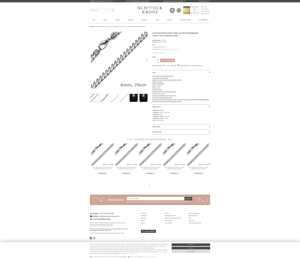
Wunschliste (206, 11)
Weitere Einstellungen (150, 257)
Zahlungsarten (168, 220)
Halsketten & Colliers (103, 26)
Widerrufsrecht (203, 1)
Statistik (103, 257)
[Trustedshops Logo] (172, 10)
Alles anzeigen (203, 20)
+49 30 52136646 (107, 213)
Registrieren (144, 215)
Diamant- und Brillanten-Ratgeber (173, 218)
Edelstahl (144, 20)
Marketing (112, 257)
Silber (105, 20)
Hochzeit (169, 20)
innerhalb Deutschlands (173, 1)
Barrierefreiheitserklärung (195, 223)
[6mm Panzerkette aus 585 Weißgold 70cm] (119, 60)
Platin (157, 20)
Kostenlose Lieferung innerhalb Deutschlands (168, 49)
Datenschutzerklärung (194, 213)
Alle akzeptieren (190, 244)
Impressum (191, 220)
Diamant (117, 20)
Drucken (174, 65)
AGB (190, 218)
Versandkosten (168, 223)
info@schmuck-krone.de (109, 216)
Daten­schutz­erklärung (131, 253)
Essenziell (95, 257)
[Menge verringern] (158, 62)
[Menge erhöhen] (158, 60)
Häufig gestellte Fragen (170, 215)
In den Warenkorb (168, 60)
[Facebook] (91, 238)
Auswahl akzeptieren (190, 251)
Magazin (143, 223)
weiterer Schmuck (185, 20)
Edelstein (130, 20)
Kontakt (205, 6)
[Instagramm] (94, 238)
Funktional (140, 257)
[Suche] (112, 10)
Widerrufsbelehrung (193, 215)
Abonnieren (188, 198)
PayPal (132, 257)
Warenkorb (206, 13)
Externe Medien (123, 257)
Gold (94, 20)
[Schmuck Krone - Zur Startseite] (150, 9)
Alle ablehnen (191, 248)
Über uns (167, 213)
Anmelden (143, 213)
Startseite (92, 26)
